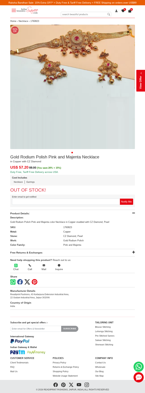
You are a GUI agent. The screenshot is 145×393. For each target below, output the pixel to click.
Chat (16, 269)
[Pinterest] (34, 282)
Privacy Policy (59, 362)
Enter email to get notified (24, 197)
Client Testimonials (19, 362)
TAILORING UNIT (104, 322)
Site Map (99, 376)
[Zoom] (72, 87)
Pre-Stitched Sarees (104, 336)
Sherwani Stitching (104, 344)
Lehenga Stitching (104, 331)
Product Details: (20, 213)
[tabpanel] (72, 87)
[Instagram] (87, 384)
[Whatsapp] (13, 282)
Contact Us (100, 362)
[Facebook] (20, 282)
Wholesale (100, 367)
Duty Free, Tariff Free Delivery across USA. (34, 172)
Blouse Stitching (103, 327)
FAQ (12, 367)
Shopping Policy (60, 371)
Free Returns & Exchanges (26, 252)
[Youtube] (79, 384)
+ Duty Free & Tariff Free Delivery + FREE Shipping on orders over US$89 (95, 2)
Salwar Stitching (103, 340)
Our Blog (99, 371)
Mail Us (14, 371)
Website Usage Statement (65, 376)
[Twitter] (27, 282)
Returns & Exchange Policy (66, 367)
